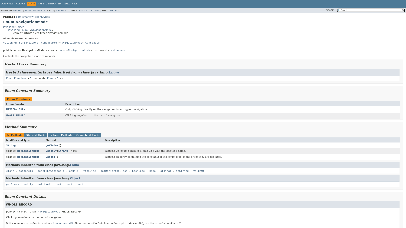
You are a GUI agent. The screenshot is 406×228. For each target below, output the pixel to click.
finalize (89, 170)
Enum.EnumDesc (16, 78)
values (50, 156)
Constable (92, 42)
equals (74, 170)
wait (59, 184)
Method (61, 10)
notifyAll (45, 184)
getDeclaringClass (114, 170)
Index (66, 3)
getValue (52, 145)
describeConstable (51, 170)
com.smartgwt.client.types (33, 16)
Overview (7, 3)
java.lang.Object (13, 26)
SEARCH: (331, 10)
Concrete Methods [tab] (87, 135)
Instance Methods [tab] (61, 135)
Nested (17, 10)
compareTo (26, 170)
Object (75, 178)
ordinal (165, 170)
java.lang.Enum (18, 30)
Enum (62, 50)
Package (20, 3)
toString (182, 170)
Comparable (49, 42)
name (152, 170)
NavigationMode (41, 30)
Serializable (28, 42)
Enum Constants (34, 10)
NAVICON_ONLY (15, 109)
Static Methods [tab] (35, 135)
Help (74, 3)
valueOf (51, 150)
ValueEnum (10, 42)
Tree (41, 3)
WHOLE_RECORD (15, 115)
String (11, 145)
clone (10, 170)
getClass (12, 184)
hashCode (138, 170)
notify (28, 184)
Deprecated (53, 3)
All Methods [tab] (14, 135)
